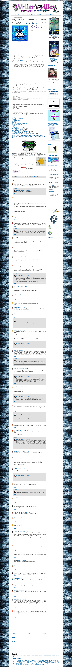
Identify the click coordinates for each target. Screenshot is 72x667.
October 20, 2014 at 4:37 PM (25, 451)
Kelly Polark (16, 497)
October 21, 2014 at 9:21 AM (23, 531)
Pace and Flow (17, 662)
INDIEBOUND (57, 34)
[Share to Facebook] (27, 176)
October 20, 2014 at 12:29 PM (24, 313)
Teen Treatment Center (16, 120)
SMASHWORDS (54, 35)
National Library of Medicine (17, 124)
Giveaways (57, 660)
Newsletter (33, 14)
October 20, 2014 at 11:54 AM (23, 294)
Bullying (29, 660)
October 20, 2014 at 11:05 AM (23, 246)
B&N (53, 34)
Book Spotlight (25, 660)
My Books (28, 14)
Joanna (15, 307)
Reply (15, 186)
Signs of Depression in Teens (17, 129)
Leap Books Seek (55, 81)
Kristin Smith (16, 599)
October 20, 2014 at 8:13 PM (26, 491)
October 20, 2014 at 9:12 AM (26, 190)
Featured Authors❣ (39, 14)
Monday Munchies (48, 661)
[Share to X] (26, 176)
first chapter (38, 663)
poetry (18, 664)
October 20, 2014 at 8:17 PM (26, 439)
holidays (46, 663)
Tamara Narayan (16, 368)
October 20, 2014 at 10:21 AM (25, 215)
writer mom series (37, 664)
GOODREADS (52, 36)
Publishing (20, 662)
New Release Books (17, 430)
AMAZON (50, 34)
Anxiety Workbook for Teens (16, 130)
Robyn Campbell (16, 246)
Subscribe (54, 106)
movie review (58, 663)
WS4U (53, 662)
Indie (32, 661)
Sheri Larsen (32, 655)
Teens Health (14, 125)
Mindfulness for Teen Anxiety (17, 132)
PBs (14, 662)
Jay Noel (15, 222)
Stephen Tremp (16, 294)
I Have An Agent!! (51, 191)
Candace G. (13, 154)
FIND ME (54, 212)
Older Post (44, 633)
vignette (30, 664)
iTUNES (57, 57)
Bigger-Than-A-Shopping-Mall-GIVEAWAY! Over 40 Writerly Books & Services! (53, 168)
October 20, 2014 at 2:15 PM (23, 386)
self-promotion (21, 664)
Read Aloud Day (33, 662)
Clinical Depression (23, 60)
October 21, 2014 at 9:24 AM (26, 275)
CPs (31, 660)
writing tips (42, 664)
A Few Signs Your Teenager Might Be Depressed (20, 123)
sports (28, 664)
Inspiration (36, 661)
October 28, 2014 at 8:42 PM (22, 599)
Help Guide (14, 117)
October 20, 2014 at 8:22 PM (26, 376)
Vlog (44, 662)
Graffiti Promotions (16, 661)
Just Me (42, 661)
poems (16, 664)
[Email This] (24, 176)
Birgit (15, 350)
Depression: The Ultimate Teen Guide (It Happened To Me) (22, 133)
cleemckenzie (16, 286)
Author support (18, 660)
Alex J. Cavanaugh (16, 313)
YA (37, 176)
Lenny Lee (15, 456)
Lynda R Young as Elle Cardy (18, 512)
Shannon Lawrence (17, 517)
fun (40, 663)
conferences (34, 663)
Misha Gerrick (16, 590)
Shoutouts (36, 662)
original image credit (29, 151)
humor (48, 663)
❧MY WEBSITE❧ (17, 14)
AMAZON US (51, 57)
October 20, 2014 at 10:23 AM (21, 222)
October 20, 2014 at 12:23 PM (20, 307)
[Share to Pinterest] (28, 176)
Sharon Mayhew (31, 155)
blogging (24, 663)
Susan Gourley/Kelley (17, 215)
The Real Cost (14, 119)
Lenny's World (30, 157)
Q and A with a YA (25, 662)
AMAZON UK (56, 59)
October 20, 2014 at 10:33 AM (23, 237)
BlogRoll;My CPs (54, 14)
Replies (16, 188)
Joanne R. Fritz (16, 264)
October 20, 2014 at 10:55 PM (27, 512)
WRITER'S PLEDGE (49, 662)
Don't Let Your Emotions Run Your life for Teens (20, 131)
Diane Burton (16, 468)
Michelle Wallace (16, 565)
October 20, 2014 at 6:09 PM (21, 456)
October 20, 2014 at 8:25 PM (26, 414)
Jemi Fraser (16, 256)
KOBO (58, 35)
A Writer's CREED (51, 185)
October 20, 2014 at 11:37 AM (22, 256)
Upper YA (42, 662)
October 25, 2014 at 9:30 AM (23, 565)
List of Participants (19, 41)
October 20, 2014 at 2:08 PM (23, 368)
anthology (13, 663)
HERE (55, 162)
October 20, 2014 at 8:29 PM (26, 396)
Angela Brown (16, 386)
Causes (32, 176)
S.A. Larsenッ (17, 176)
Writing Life (56, 662)
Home (29, 633)
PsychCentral (14, 122)
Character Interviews (37, 660)
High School (35, 176)
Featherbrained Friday (50, 660)
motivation (54, 663)
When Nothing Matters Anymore (17, 128)
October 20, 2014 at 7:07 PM (22, 468)
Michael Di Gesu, (39, 26)
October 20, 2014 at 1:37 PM (20, 350)
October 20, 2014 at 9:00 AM (23, 183)
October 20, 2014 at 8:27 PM (26, 343)
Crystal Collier (16, 237)
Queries (29, 662)
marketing (51, 663)
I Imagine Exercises (26, 661)
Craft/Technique (44, 660)
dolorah (15, 483)
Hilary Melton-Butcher (17, 330)
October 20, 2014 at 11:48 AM (22, 286)
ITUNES (50, 35)
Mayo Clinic (14, 121)
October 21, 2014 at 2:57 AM (24, 517)
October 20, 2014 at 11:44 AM (23, 264)
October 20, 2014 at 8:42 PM (26, 475)
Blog (12, 14)
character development (29, 663)
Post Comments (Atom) (19, 635)
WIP (46, 662)
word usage (32, 664)
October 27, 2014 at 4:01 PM (23, 590)
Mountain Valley (15, 126)
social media (25, 664)
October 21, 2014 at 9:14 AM (26, 230)
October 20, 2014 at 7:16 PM (21, 483)
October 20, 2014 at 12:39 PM (25, 330)
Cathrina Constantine (17, 451)
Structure (39, 662)
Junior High (39, 661)
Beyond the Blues (15, 127)
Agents (13, 660)
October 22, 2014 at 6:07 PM (22, 560)
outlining (13, 664)
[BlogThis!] (25, 176)
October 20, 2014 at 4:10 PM (24, 430)
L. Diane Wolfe (16, 183)
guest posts (43, 663)
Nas (14, 578)
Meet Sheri (23, 14)
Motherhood (53, 661)
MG (45, 661)
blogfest (20, 663)
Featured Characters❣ (47, 14)
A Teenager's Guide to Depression (17, 118)
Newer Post (13, 633)
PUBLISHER (56, 36)
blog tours (17, 663)
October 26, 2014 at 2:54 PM (19, 578)
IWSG (31, 661)
